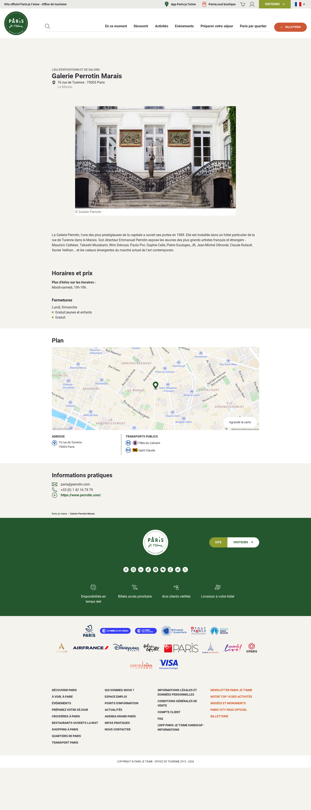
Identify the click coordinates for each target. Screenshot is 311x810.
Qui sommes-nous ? (119, 690)
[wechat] (163, 569)
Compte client (169, 712)
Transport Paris (65, 742)
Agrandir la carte (240, 422)
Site (218, 542)
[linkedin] (140, 569)
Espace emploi (116, 696)
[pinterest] (155, 569)
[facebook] (126, 569)
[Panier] (242, 4)
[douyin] (170, 569)
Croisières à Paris (66, 716)
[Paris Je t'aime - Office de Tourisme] (16, 23)
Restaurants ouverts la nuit (75, 723)
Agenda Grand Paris (120, 716)
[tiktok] (148, 569)
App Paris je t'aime (183, 4)
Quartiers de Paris (66, 736)
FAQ (160, 718)
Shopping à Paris (65, 729)
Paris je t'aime (59, 513)
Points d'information (121, 703)
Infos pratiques (117, 723)
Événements (61, 703)
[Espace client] (252, 4)
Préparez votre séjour (70, 709)
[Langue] (301, 4)
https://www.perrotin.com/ (81, 495)
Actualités (113, 709)
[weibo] (177, 569)
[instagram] (133, 569)
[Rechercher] (47, 26)
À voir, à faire (62, 696)
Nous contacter (118, 729)
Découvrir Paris (64, 690)
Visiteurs (240, 542)
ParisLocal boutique (222, 4)
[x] (185, 569)
